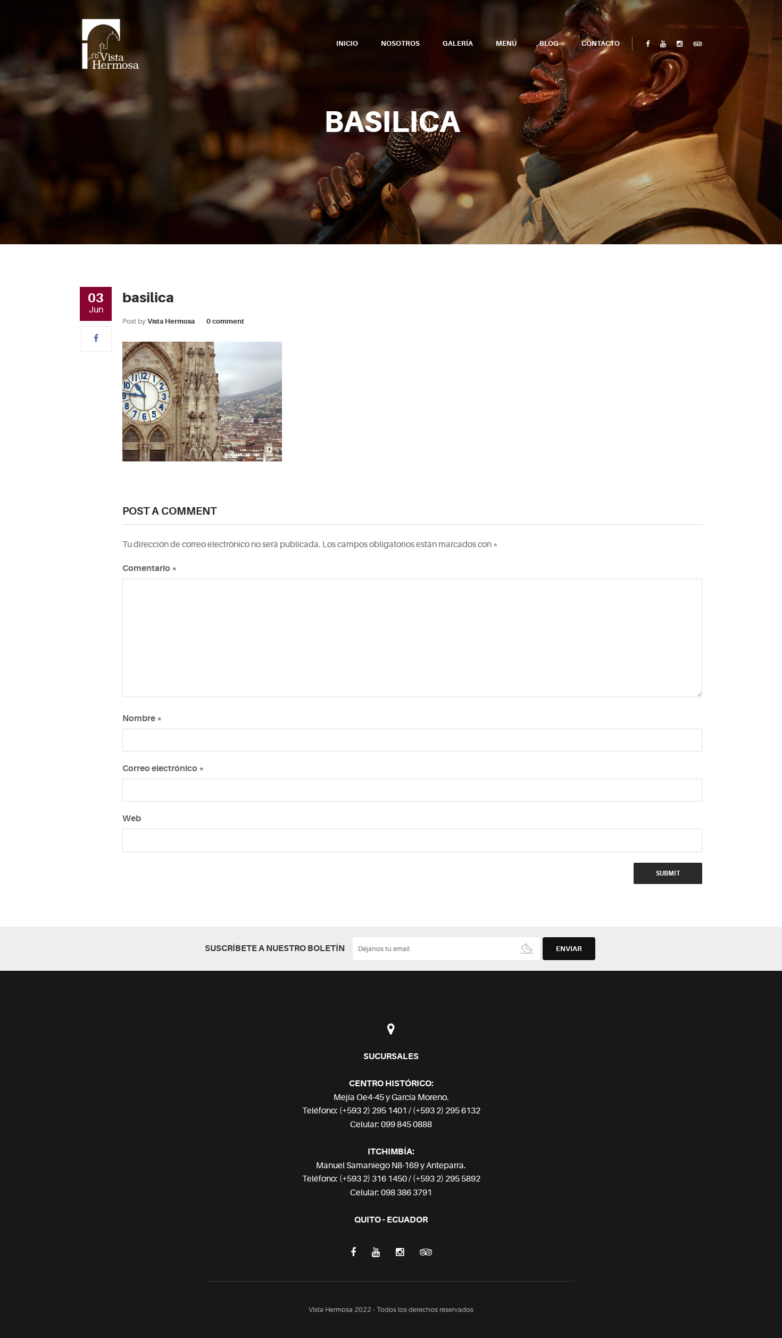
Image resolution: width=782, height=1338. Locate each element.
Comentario (149, 568)
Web (131, 818)
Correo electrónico (163, 768)
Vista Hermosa (171, 321)
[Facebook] (96, 338)
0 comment (225, 321)
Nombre (142, 718)
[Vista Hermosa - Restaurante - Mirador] (110, 43)
